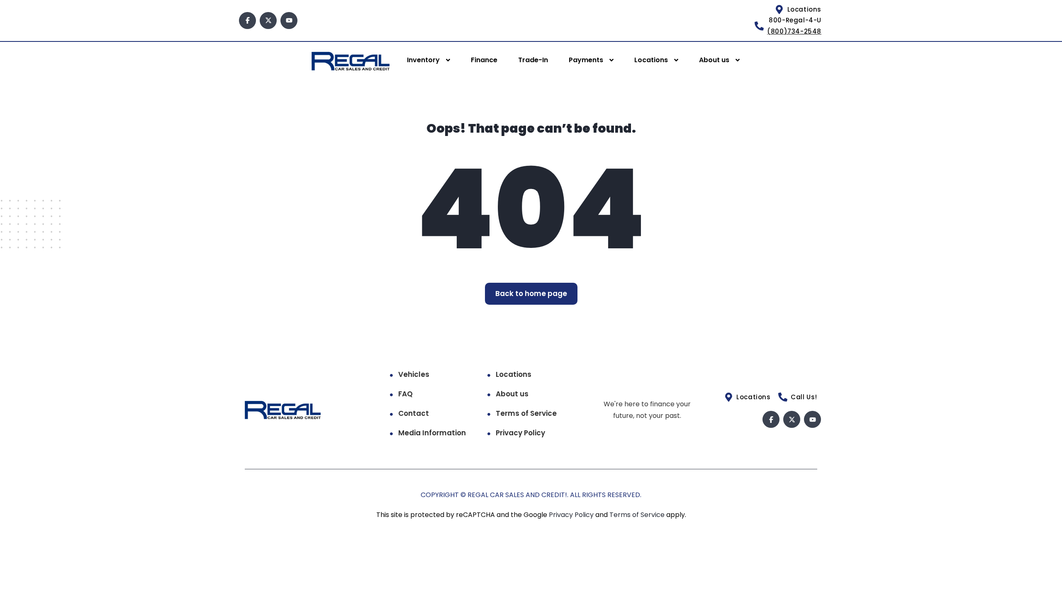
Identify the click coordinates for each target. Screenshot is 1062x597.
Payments (586, 60)
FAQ (405, 394)
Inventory (423, 60)
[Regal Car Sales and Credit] (350, 61)
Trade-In (533, 60)
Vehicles (413, 374)
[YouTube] (288, 20)
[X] (268, 20)
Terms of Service (526, 413)
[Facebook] (247, 20)
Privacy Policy (520, 433)
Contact (413, 413)
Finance (484, 60)
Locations (651, 60)
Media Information (432, 433)
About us (714, 60)
